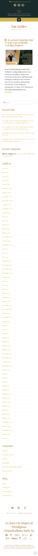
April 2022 (5, 337)
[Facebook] (15, 5)
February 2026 (7, 188)
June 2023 (5, 285)
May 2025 (5, 221)
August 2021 (6, 370)
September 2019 (7, 430)
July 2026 (5, 168)
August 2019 (6, 434)
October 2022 (6, 313)
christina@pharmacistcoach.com (20, 1)
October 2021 (6, 362)
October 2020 (6, 402)
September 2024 (7, 245)
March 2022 (6, 342)
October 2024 (6, 241)
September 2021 (7, 366)
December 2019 (7, 422)
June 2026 (5, 172)
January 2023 (6, 301)
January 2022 (6, 350)
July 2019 (5, 438)
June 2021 (5, 378)
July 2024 (5, 249)
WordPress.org (7, 495)
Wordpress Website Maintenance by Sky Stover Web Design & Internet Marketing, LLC (19, 547)
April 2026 (5, 180)
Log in (4, 483)
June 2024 (5, 253)
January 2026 (6, 193)
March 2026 (6, 184)
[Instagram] (23, 5)
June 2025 (5, 217)
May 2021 (5, 382)
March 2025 (6, 229)
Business (5, 451)
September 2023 (7, 273)
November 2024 (7, 237)
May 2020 (5, 410)
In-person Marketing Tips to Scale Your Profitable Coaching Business (19, 42)
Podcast (4, 459)
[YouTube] (19, 5)
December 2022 (7, 305)
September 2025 (7, 209)
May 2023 (5, 289)
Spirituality (5, 463)
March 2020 (6, 414)
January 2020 (6, 418)
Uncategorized (7, 471)
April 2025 (5, 225)
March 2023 (6, 293)
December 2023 (7, 265)
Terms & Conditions (25, 513)
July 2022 (5, 325)
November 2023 (7, 269)
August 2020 (6, 406)
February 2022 (6, 346)
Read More (8, 92)
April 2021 (5, 386)
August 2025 (6, 213)
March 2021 (6, 390)
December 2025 (7, 197)
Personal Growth (7, 455)
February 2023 (6, 297)
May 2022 (5, 333)
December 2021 (7, 354)
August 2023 (6, 277)
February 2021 (6, 394)
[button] (19, 19)
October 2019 (6, 426)
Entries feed (6, 487)
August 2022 (6, 321)
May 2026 (5, 176)
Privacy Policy (11, 513)
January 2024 (6, 261)
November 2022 (7, 309)
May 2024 (5, 257)
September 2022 (7, 317)
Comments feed (7, 491)
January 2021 (6, 398)
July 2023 (5, 281)
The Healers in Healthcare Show (12, 467)
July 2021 (5, 374)
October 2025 (6, 205)
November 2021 (7, 358)
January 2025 (6, 233)
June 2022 (5, 329)
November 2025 (7, 201)
